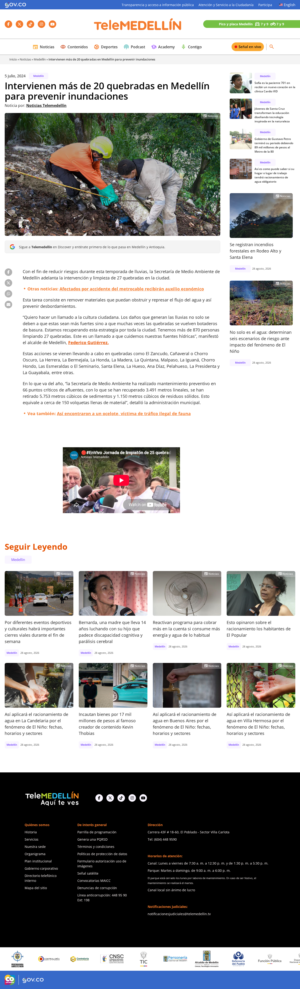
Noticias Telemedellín (46, 105)
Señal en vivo (250, 46)
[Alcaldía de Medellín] (168, 959)
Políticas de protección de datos (102, 854)
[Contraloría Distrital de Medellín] (42, 959)
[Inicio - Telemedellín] (137, 24)
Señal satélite (87, 873)
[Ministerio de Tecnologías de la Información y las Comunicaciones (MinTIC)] (106, 958)
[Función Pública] (232, 959)
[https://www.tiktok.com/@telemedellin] (121, 798)
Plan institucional (38, 861)
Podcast (134, 47)
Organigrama (35, 854)
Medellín (40, 59)
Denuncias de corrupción (97, 888)
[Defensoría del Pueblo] (200, 958)
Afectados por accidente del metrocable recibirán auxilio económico (132, 289)
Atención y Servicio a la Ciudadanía (226, 5)
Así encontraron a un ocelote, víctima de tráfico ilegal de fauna (124, 413)
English (289, 4)
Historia (31, 832)
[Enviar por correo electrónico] (8, 304)
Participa (265, 5)
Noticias (43, 47)
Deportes (106, 47)
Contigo (191, 47)
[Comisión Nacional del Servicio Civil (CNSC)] (74, 958)
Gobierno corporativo (41, 868)
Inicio (13, 59)
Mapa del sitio (36, 888)
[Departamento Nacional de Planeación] (263, 959)
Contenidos (74, 47)
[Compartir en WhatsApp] (8, 293)
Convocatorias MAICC (94, 880)
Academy (163, 47)
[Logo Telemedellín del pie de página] (52, 798)
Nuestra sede (35, 846)
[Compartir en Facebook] (8, 272)
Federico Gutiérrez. (88, 342)
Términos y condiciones (95, 846)
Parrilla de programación (96, 832)
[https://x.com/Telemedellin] (110, 798)
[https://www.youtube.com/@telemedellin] (143, 798)
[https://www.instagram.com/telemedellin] (132, 798)
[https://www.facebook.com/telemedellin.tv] (99, 798)
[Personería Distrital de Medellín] (137, 959)
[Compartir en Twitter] (8, 283)
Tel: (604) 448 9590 (162, 839)
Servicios (31, 839)
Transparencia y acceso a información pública (158, 5)
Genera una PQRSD (92, 839)
